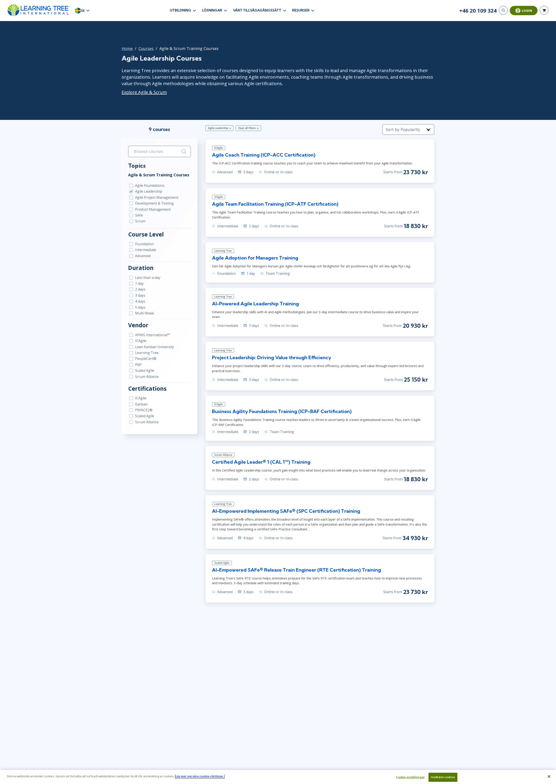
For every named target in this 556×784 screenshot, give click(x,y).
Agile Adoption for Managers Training (255, 258)
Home (127, 48)
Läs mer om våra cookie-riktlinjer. (199, 776)
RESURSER (300, 10)
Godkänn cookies (443, 777)
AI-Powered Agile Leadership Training (255, 304)
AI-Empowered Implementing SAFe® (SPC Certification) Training (286, 511)
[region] (278, 777)
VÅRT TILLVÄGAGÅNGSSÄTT (257, 10)
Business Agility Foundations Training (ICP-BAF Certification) (282, 411)
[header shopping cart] (544, 10)
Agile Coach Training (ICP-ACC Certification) (263, 155)
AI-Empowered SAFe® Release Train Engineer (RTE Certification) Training (296, 570)
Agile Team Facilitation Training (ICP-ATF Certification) (275, 204)
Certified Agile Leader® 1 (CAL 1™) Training (261, 462)
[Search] (503, 10)
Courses (146, 48)
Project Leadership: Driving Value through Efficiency (271, 357)
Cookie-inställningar (410, 777)
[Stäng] (549, 776)
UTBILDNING (180, 10)
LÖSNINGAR (212, 10)
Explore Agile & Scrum (144, 92)
